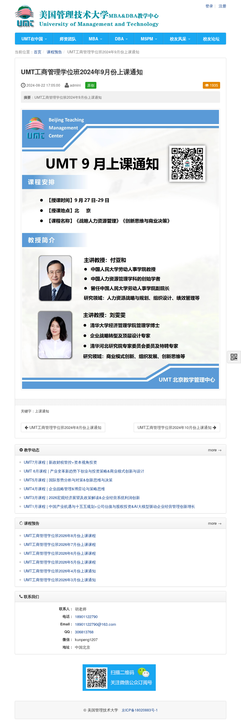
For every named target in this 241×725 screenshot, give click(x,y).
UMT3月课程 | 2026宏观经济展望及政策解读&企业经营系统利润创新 (82, 497)
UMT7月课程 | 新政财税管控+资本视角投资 (60, 462)
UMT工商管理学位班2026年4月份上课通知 (60, 571)
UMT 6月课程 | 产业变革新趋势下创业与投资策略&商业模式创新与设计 (84, 471)
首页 (37, 52)
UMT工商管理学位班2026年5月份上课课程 (60, 562)
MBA (94, 39)
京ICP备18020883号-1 (140, 709)
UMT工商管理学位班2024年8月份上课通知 (64, 427)
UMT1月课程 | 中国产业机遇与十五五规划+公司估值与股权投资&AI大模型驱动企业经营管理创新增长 (109, 506)
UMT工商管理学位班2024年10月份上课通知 (175, 427)
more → (215, 449)
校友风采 (179, 39)
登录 (209, 6)
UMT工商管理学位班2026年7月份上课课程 (60, 544)
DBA (120, 39)
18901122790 (86, 616)
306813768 (84, 632)
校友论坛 (211, 39)
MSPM (147, 39)
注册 (222, 6)
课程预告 (54, 52)
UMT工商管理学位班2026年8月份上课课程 (60, 535)
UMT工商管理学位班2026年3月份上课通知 (60, 579)
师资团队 (68, 39)
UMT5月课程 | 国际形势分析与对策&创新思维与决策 (68, 480)
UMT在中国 (32, 39)
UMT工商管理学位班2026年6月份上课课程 (60, 553)
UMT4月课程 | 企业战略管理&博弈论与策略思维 (64, 488)
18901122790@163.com (95, 624)
